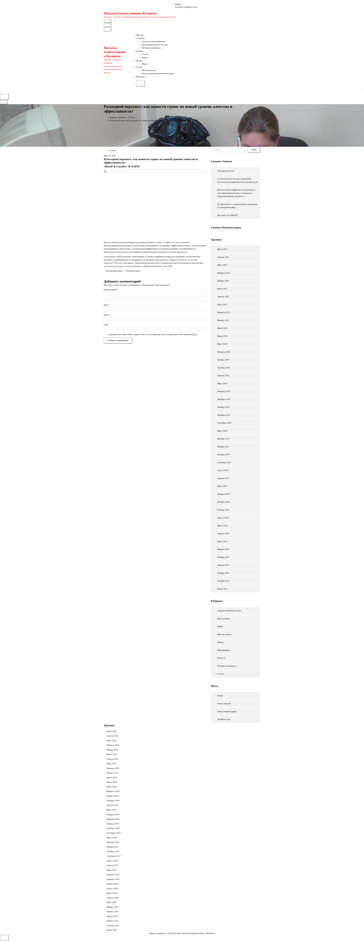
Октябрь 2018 (223, 415)
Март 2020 (222, 344)
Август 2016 (223, 518)
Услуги (139, 67)
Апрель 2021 (223, 296)
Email (107, 315)
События (140, 38)
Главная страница (117, 117)
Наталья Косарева (114, 271)
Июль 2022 (222, 249)
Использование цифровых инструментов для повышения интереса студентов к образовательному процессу (236, 193)
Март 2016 (222, 541)
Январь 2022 (223, 281)
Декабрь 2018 (223, 399)
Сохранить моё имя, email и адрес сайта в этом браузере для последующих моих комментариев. (153, 334)
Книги (145, 57)
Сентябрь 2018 (224, 423)
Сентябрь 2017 (224, 462)
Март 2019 (222, 383)
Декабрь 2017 (223, 439)
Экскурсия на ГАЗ (225, 171)
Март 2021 (222, 304)
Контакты (140, 77)
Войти (220, 696)
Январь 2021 (223, 320)
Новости (221, 658)
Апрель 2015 (223, 565)
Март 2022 (222, 265)
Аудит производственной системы (158, 73)
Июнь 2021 (222, 289)
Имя (106, 305)
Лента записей (224, 703)
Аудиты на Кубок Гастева (229, 610)
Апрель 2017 (223, 478)
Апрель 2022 (223, 257)
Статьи (145, 54)
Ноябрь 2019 (223, 360)
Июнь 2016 (222, 526)
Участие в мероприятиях (153, 41)
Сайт (106, 324)
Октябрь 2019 (223, 368)
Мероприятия (223, 650)
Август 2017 (223, 470)
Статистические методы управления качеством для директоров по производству (237, 180)
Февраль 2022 (223, 273)
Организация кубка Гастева (154, 45)
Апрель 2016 (223, 533)
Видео (145, 64)
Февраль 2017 (223, 494)
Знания (139, 51)
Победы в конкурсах (151, 48)
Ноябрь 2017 (223, 447)
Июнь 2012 (222, 589)
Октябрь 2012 (223, 581)
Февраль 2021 (223, 312)
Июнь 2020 (222, 336)
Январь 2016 (223, 549)
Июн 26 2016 (110, 156)
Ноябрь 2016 (223, 510)
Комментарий (111, 289)
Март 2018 (222, 431)
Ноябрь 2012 (223, 573)
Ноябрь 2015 (223, 557)
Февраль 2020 (223, 352)
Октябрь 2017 (223, 454)
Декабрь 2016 (223, 502)
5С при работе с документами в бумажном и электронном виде (237, 206)
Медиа (139, 60)
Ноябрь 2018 (223, 407)
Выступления (223, 618)
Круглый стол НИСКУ (227, 215)
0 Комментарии (133, 271)
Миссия (139, 35)
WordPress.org (223, 719)
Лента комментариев (227, 711)
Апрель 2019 (223, 375)
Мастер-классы (149, 70)
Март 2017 (222, 486)
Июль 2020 (222, 328)
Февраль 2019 (223, 391)
